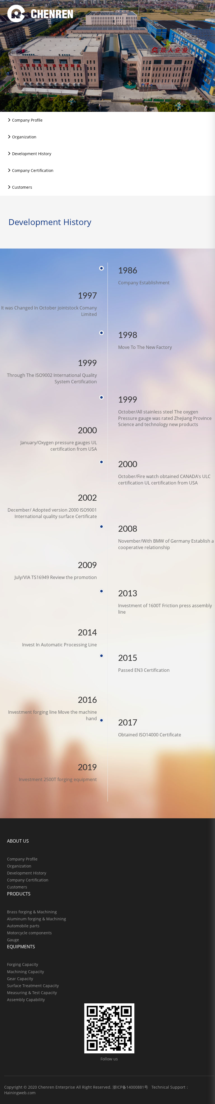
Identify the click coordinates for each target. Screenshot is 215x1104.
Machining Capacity (25, 971)
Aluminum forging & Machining (36, 918)
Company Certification (32, 170)
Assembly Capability (26, 999)
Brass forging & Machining (32, 911)
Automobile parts (23, 925)
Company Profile (27, 120)
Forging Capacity (22, 964)
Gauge (13, 939)
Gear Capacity (20, 978)
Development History (31, 153)
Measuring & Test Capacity (32, 992)
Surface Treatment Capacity (33, 985)
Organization (23, 137)
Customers (21, 187)
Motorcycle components (29, 932)
